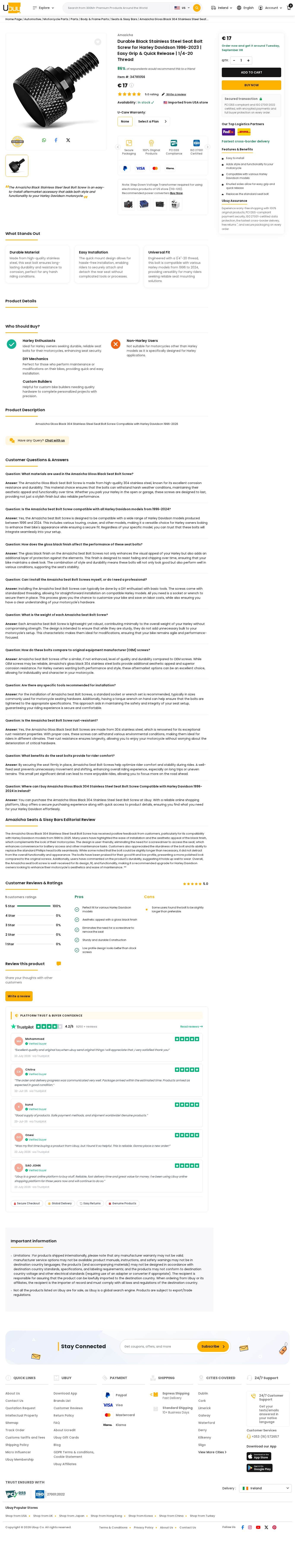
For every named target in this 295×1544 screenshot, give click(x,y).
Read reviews (190, 1027)
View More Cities (211, 1452)
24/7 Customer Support (271, 1397)
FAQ (57, 1423)
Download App (65, 1393)
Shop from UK (43, 1516)
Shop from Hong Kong (106, 1516)
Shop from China (171, 1516)
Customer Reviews (68, 1408)
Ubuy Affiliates (65, 1464)
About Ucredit (65, 1430)
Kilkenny (204, 1437)
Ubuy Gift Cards (66, 1437)
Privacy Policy (144, 1527)
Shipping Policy (17, 1445)
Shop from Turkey (202, 1516)
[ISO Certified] (48, 1494)
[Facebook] (243, 1528)
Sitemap (11, 1423)
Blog (57, 1445)
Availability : (127, 102)
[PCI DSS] (15, 1494)
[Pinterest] (274, 1528)
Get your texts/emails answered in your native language (269, 1414)
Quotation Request (20, 1408)
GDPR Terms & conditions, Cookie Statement (74, 1454)
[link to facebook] (56, 140)
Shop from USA (16, 1516)
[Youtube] (258, 1528)
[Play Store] (260, 1469)
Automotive (32, 19)
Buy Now (176, 193)
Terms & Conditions (113, 1527)
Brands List (62, 1401)
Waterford (206, 1423)
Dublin (203, 1393)
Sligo (202, 1445)
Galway (204, 1415)
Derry (202, 1430)
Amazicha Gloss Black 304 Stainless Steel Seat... (174, 19)
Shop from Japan (71, 1516)
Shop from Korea (140, 1516)
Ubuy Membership (19, 1459)
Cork (202, 1401)
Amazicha (125, 35)
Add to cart (251, 72)
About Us (12, 1393)
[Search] (197, 8)
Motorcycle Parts (55, 19)
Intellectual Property (21, 1415)
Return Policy (64, 1415)
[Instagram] (250, 1528)
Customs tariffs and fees (25, 1437)
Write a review (19, 996)
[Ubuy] (12, 7)
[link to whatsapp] (44, 140)
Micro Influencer (18, 1452)
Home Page (13, 19)
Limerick (204, 1408)
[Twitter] (267, 1528)
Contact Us (14, 1401)
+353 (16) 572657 (265, 1436)
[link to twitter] (68, 140)
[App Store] (260, 1457)
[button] (221, 8)
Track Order (15, 1430)
